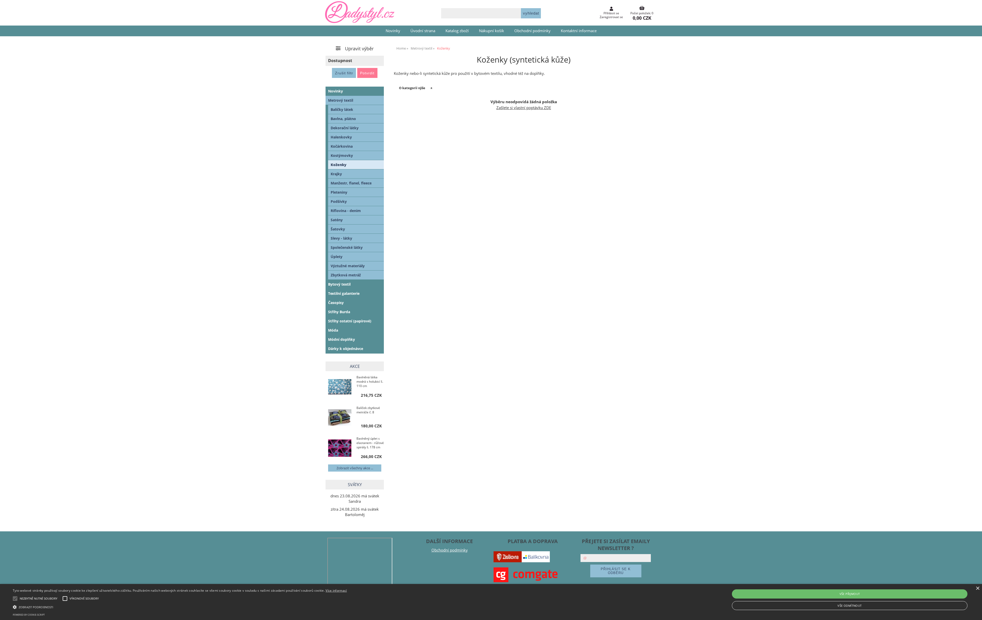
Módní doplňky (341, 339)
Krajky (336, 173)
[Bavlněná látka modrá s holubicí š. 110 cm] (339, 387)
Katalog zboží (457, 30)
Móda (333, 330)
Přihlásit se (611, 13)
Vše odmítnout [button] (850, 605)
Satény (337, 219)
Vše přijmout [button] (850, 594)
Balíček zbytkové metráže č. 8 (368, 410)
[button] (180, 606)
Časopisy (336, 302)
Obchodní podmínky (532, 30)
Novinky (393, 30)
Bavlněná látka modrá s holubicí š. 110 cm (369, 381)
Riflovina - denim (346, 210)
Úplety (336, 256)
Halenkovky (341, 137)
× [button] (977, 588)
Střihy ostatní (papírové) (349, 321)
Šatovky (338, 229)
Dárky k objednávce (345, 348)
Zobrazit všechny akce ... (355, 468)
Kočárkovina (342, 146)
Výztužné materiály (348, 265)
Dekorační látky (345, 127)
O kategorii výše (412, 88)
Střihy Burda (339, 311)
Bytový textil (339, 284)
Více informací (336, 590)
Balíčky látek (342, 109)
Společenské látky (347, 247)
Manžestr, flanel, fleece (351, 183)
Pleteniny (339, 192)
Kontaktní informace (579, 30)
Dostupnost (340, 60)
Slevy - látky (341, 238)
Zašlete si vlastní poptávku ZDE (523, 107)
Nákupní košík (491, 30)
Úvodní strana (422, 30)
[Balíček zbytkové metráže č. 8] (339, 418)
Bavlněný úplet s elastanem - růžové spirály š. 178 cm (370, 442)
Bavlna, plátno (343, 118)
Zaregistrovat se (611, 17)
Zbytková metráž (346, 275)
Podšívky (339, 201)
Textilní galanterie (344, 293)
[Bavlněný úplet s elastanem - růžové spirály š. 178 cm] (339, 448)
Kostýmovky (342, 155)
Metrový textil (340, 100)
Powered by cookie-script (29, 614)
